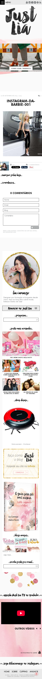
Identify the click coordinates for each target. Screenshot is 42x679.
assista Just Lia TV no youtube (21, 595)
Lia (13, 165)
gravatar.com (10, 232)
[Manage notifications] (36, 674)
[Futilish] (8, 541)
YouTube (27, 2)
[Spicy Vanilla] (33, 549)
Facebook (32, 2)
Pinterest (38, 2)
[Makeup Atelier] (8, 549)
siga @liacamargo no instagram (21, 663)
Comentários (33, 164)
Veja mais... (8, 555)
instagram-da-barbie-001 (21, 103)
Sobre (14, 672)
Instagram (30, 2)
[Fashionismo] (21, 549)
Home (6, 672)
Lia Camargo (16, 676)
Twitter (35, 2)
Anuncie (34, 672)
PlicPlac (32, 676)
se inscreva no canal (29, 653)
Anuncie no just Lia (20, 308)
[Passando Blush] (21, 541)
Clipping (23, 672)
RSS (40, 2)
